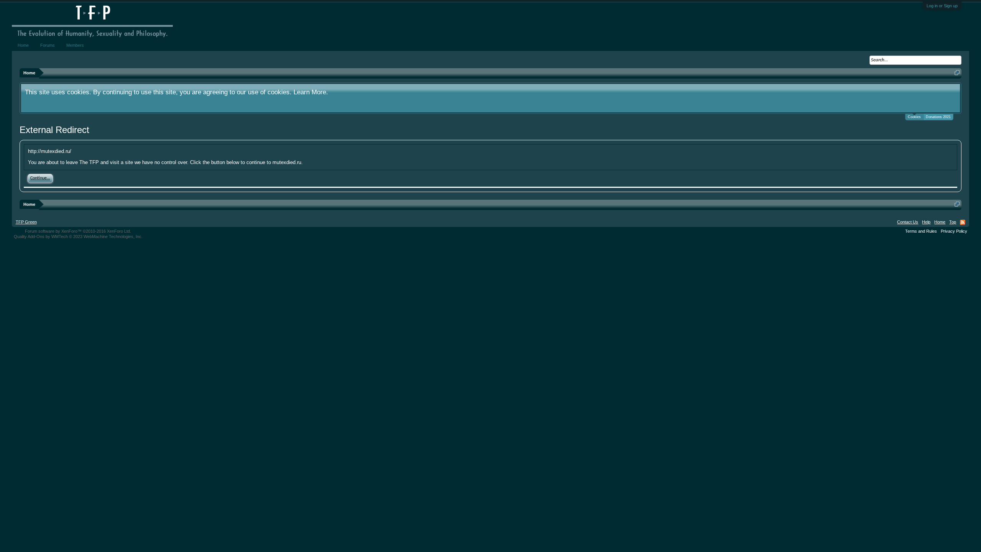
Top (952, 222)
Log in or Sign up (942, 5)
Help (926, 222)
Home (23, 45)
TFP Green (26, 222)
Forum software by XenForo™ (78, 231)
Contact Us (907, 222)
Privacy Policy (954, 231)
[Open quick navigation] (957, 72)
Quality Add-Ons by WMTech (78, 236)
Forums (47, 45)
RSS (962, 222)
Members (75, 45)
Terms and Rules (921, 231)
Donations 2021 (938, 117)
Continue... (40, 178)
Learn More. (311, 92)
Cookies (914, 117)
